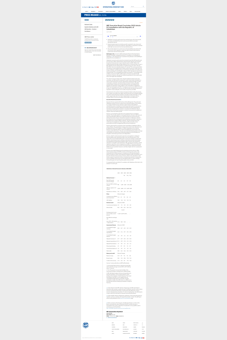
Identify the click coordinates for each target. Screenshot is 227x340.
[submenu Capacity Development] (116, 11)
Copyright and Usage (126, 333)
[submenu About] (89, 11)
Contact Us (135, 325)
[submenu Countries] (103, 11)
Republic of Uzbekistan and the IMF (91, 27)
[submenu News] (121, 11)
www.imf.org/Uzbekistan (125, 298)
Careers (134, 327)
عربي (142, 322)
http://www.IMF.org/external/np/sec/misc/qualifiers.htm (118, 308)
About (86, 11)
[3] (107, 303)
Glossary (134, 329)
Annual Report (125, 331)
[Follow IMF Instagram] (86, 7)
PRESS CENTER (87, 42)
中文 (142, 325)
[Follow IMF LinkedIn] (85, 7)
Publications (137, 11)
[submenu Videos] (127, 11)
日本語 (143, 329)
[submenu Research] (96, 11)
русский (141, 22)
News (119, 11)
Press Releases (87, 31)
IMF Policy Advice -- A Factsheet (90, 29)
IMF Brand (135, 333)
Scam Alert (135, 331)
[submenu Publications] (141, 11)
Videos (125, 11)
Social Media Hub (125, 329)
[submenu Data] (132, 11)
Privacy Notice (135, 322)
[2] (120, 58)
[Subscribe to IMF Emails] (92, 7)
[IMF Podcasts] (138, 337)
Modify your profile (96, 55)
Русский (143, 331)
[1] (111, 56)
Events (113, 333)
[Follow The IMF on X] (82, 7)
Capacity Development (111, 11)
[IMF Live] (143, 338)
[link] (106, 20)
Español (143, 333)
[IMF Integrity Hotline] (93, 7)
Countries (100, 11)
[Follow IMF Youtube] (89, 7)
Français (143, 327)
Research (93, 11)
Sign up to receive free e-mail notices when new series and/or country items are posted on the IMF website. (93, 51)
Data (131, 11)
